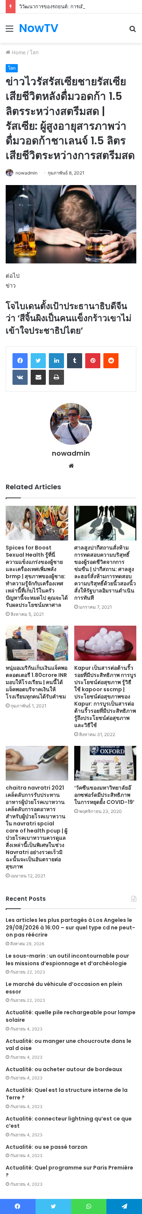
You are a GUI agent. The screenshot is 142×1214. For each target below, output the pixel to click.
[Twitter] (38, 360)
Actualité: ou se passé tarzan (46, 1147)
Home (18, 52)
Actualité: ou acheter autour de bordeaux (64, 1069)
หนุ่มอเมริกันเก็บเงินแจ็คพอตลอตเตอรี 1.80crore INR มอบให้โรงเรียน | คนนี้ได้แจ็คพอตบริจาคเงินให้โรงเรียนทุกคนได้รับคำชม (36, 682)
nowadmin (26, 173)
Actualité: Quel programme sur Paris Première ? (69, 1171)
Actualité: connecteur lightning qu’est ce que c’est (69, 1122)
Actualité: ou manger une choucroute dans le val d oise (68, 1044)
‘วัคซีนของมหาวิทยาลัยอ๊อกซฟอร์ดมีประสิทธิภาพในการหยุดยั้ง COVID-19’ (104, 795)
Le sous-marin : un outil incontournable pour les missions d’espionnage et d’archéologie (67, 959)
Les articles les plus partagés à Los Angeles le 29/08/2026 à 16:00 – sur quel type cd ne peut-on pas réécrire (70, 927)
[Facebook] (20, 360)
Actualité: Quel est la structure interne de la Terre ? (67, 1093)
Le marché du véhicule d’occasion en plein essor (64, 987)
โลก (34, 52)
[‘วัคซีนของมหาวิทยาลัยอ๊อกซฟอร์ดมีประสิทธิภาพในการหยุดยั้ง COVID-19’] (105, 763)
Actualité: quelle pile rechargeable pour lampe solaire (71, 1016)
